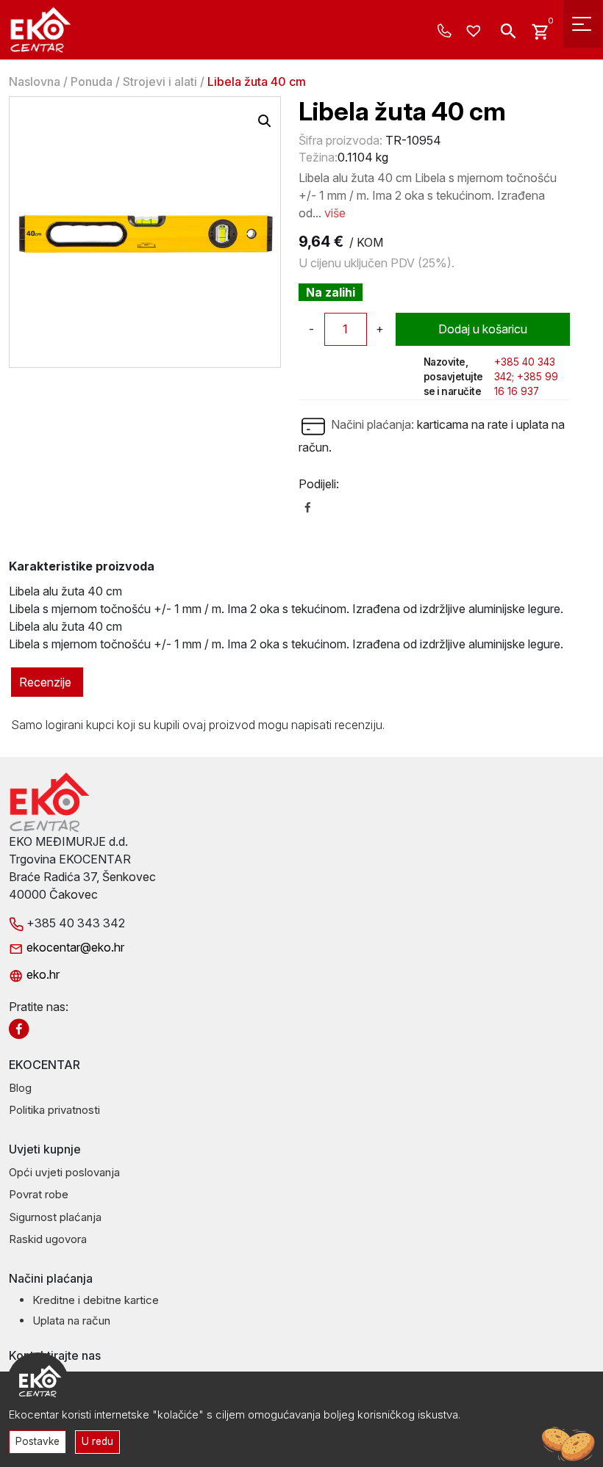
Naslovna (34, 81)
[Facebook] (308, 506)
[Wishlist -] (475, 31)
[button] (264, 121)
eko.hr (42, 974)
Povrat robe (38, 1194)
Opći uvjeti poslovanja (64, 1172)
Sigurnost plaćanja (55, 1217)
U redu (97, 1441)
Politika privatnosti (54, 1110)
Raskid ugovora (48, 1239)
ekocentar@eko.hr (74, 947)
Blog (20, 1088)
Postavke (37, 1441)
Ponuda (92, 81)
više (335, 213)
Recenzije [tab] (45, 682)
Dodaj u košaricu (482, 329)
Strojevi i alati (160, 81)
